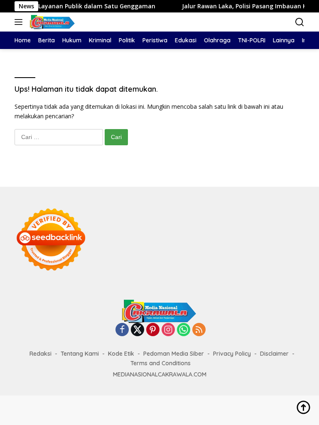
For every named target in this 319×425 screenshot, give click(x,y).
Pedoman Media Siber (173, 353)
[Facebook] (122, 330)
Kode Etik (121, 353)
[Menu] (20, 22)
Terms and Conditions (160, 363)
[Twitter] (137, 330)
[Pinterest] (153, 330)
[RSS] (199, 330)
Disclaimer (274, 353)
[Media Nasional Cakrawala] (51, 22)
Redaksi (40, 353)
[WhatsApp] (183, 330)
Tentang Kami (80, 353)
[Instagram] (168, 330)
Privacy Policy (232, 353)
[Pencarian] (299, 22)
